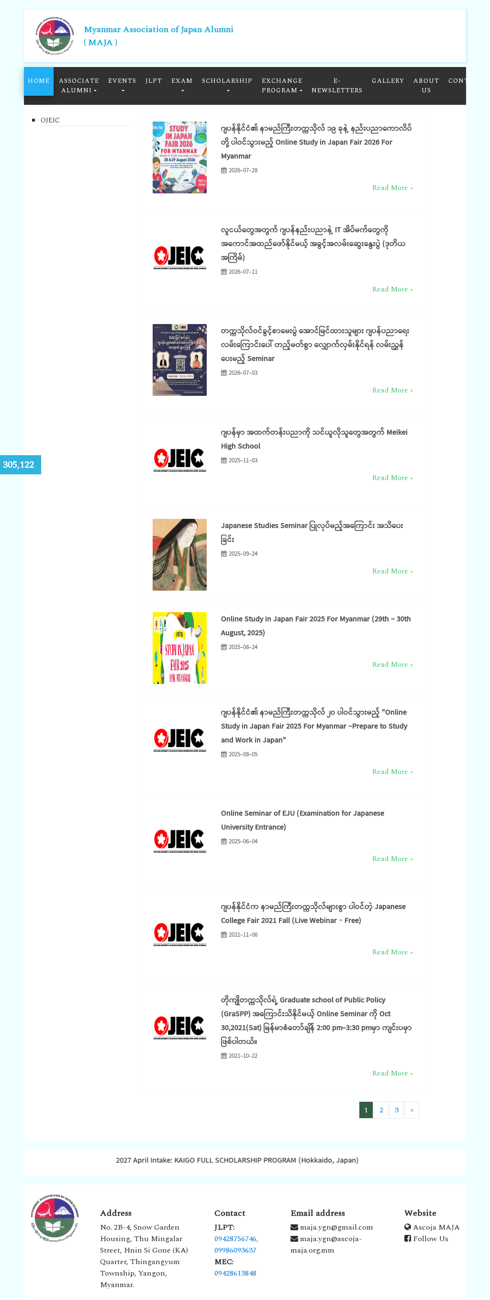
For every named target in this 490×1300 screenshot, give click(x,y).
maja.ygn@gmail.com (335, 1227)
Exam (182, 81)
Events (122, 81)
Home (39, 81)
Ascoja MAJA (435, 1227)
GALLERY (388, 81)
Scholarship (227, 81)
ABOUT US (426, 85)
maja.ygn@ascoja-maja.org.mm (326, 1244)
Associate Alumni (79, 85)
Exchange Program (282, 85)
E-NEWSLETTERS (337, 85)
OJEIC (50, 120)
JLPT (153, 81)
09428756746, (236, 1238)
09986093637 (235, 1250)
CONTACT (466, 81)
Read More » (392, 187)
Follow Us (429, 1238)
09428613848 (235, 1273)
